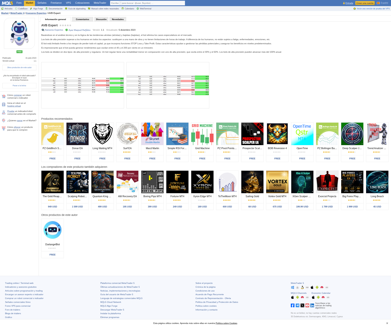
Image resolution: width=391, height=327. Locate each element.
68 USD (252, 206)
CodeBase (22, 9)
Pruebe (10, 111)
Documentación (55, 9)
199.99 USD (302, 206)
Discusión (101, 19)
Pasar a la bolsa (19, 86)
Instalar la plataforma (110, 313)
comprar (18, 95)
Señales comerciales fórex (18, 302)
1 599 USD (77, 206)
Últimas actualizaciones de (120, 287)
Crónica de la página (206, 287)
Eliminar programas (109, 317)
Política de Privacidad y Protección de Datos (217, 302)
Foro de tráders (12, 309)
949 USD (52, 206)
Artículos (9, 9)
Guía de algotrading (77, 9)
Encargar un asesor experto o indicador (24, 294)
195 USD (127, 206)
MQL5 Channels (299, 293)
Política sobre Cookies (226, 323)
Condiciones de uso (205, 290)
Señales (41, 3)
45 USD (377, 206)
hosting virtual (14, 106)
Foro (19, 3)
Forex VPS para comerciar (18, 306)
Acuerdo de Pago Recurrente (210, 294)
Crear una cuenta (364, 3)
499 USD (102, 206)
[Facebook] (292, 305)
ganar (20, 120)
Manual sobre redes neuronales (105, 9)
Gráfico (8, 317)
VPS (68, 3)
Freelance (56, 3)
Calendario (129, 9)
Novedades (118, 19)
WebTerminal (145, 9)
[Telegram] (297, 305)
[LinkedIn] (312, 305)
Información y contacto (206, 309)
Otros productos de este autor (19, 67)
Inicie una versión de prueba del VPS (373, 9)
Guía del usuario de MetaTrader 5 (116, 294)
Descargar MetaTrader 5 (112, 309)
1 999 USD (352, 206)
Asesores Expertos (54, 30)
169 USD (202, 206)
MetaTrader (100, 3)
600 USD (227, 206)
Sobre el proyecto (204, 283)
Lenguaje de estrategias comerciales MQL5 (121, 298)
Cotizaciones (82, 3)
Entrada (349, 3)
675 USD (277, 206)
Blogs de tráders (13, 313)
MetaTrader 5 (297, 283)
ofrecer (17, 127)
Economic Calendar (321, 293)
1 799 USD (327, 206)
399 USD (152, 206)
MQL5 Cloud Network (110, 302)
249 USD (177, 206)
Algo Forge (38, 9)
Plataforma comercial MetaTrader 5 (117, 283)
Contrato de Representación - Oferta (213, 298)
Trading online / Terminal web (19, 283)
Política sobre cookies (206, 306)
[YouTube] (307, 305)
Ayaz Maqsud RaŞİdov (80, 30)
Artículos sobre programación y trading (24, 290)
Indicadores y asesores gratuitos (21, 287)
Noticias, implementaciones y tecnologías (120, 290)
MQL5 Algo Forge (108, 306)
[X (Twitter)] (302, 305)
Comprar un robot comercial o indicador (24, 298)
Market (29, 3)
